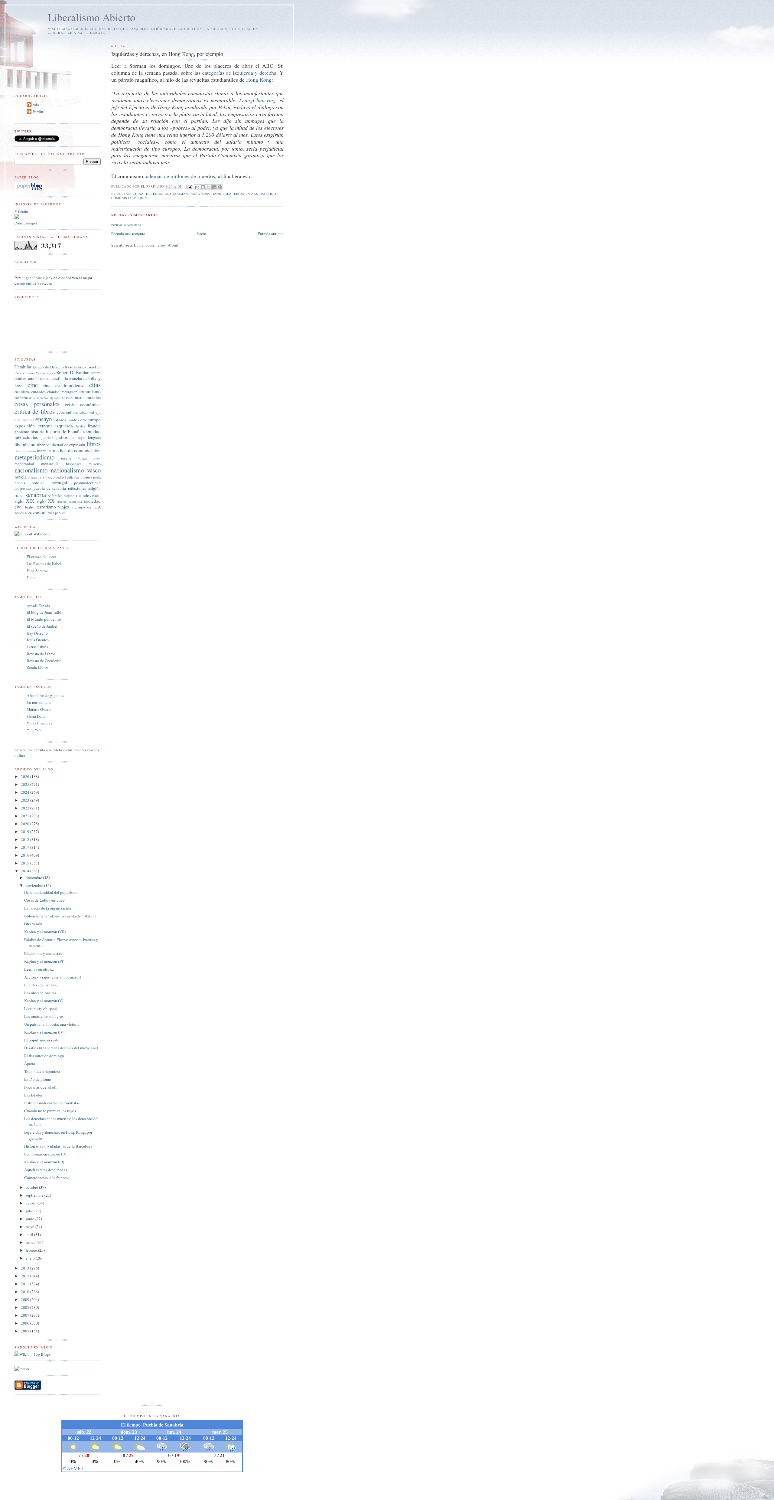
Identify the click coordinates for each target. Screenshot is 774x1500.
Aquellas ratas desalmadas (45, 1169)
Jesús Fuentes (38, 639)
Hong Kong (259, 79)
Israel (91, 367)
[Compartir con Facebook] (214, 187)
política (38, 482)
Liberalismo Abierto (91, 17)
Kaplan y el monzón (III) (44, 1162)
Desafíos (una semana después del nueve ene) (61, 1048)
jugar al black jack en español (46, 277)
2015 (25, 863)
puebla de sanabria (50, 488)
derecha (154, 193)
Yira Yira (34, 730)
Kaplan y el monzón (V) (43, 1000)
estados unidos (66, 420)
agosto (31, 1203)
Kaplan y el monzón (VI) (44, 961)
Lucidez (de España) (40, 985)
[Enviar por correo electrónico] (197, 187)
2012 (25, 1276)
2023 (25, 800)
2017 (25, 847)
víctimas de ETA (86, 507)
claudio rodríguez (62, 391)
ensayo (43, 419)
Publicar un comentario (126, 225)
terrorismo (46, 507)
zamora (40, 512)
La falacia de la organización (47, 908)
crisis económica (83, 404)
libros (93, 444)
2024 (25, 792)
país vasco (45, 477)
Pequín (140, 198)
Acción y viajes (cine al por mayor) (52, 977)
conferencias (23, 397)
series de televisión (82, 495)
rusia (19, 495)
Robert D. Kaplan (72, 372)
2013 (25, 1268)
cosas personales (37, 404)
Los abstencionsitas (40, 992)
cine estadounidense (63, 385)
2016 (25, 855)
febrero (32, 1250)
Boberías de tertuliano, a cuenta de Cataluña (60, 916)
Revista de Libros (41, 653)
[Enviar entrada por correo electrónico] (189, 187)
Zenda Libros (37, 667)
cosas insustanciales (81, 397)
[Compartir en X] (209, 187)
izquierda (222, 193)
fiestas (80, 426)
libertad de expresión (67, 444)
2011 (25, 1283)
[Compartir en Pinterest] (220, 187)
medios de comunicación (77, 450)
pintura (86, 477)
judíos (62, 437)
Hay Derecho (37, 633)
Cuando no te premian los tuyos (50, 1110)
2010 (25, 1291)
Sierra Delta (36, 716)
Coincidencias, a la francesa (47, 1177)
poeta (97, 477)
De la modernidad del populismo (51, 892)
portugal (59, 482)
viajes (63, 507)
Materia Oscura (39, 709)
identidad (92, 431)
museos (95, 463)
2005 (25, 1331)
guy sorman (176, 193)
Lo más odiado (39, 702)
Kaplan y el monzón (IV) (44, 1032)
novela (21, 477)
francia (94, 426)
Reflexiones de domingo (44, 1055)
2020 (25, 823)
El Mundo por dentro (44, 619)
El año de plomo (37, 1079)
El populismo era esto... (43, 1040)
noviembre (35, 885)
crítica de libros (35, 411)
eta (83, 420)
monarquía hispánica (61, 463)
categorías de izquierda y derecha (239, 72)
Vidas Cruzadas (39, 723)
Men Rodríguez (45, 373)
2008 (25, 1307)
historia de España (63, 431)
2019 (25, 831)
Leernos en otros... (39, 969)
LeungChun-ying (257, 100)
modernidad (24, 463)
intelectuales (26, 437)
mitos (97, 458)
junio (30, 1218)
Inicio (201, 233)
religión (94, 488)
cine (33, 385)
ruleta (57, 750)
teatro (29, 507)
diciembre (34, 877)
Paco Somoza (37, 570)
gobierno (22, 431)
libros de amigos (25, 451)
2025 (25, 784)
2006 (25, 1323)
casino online (26, 283)
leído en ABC (246, 193)
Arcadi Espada (38, 605)
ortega (32, 477)
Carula (33, 104)
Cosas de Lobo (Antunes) (44, 900)
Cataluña (23, 367)
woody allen (23, 513)
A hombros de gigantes (45, 695)
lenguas (94, 437)
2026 (25, 776)
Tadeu (32, 577)
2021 (25, 816)
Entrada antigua (271, 233)
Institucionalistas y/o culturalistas (52, 1103)
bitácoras (42, 378)
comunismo (90, 391)
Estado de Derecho (48, 367)
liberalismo (25, 444)
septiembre (35, 1195)
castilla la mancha (67, 378)
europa (94, 420)
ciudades (38, 391)
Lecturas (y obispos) (40, 1008)
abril (30, 1234)
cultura (72, 412)
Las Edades (33, 1095)
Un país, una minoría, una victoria (52, 1024)
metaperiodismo (34, 457)
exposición (25, 426)
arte (31, 378)
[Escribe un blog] (203, 187)
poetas (20, 482)
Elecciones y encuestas (43, 953)
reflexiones (77, 488)
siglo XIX (24, 501)
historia (37, 431)
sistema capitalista (69, 501)
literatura (44, 450)
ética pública (56, 513)
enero (31, 1258)
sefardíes (55, 495)
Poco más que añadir (41, 1087)
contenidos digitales (47, 398)
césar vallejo (90, 412)
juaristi (47, 437)
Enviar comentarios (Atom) (156, 245)
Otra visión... (34, 923)
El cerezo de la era (41, 556)
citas (95, 385)
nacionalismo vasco (76, 470)
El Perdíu (35, 111)
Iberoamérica (75, 367)
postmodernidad (87, 482)
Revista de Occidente (44, 660)
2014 (25, 871)
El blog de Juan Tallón (45, 612)
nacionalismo (31, 470)
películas (73, 477)
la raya (78, 437)
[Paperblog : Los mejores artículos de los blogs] (29, 190)
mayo (30, 1226)
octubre (32, 1187)
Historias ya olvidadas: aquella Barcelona (58, 1146)
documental (24, 420)
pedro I (61, 477)
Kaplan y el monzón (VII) (45, 931)
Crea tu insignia (26, 223)
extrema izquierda (55, 426)
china (138, 193)
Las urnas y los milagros (43, 1016)
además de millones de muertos (180, 176)
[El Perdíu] (17, 217)
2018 (25, 839)
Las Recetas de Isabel (44, 563)
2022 (25, 808)
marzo (31, 1242)
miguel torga (74, 458)
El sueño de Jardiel (42, 626)
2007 (25, 1315)
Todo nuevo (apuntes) (42, 1071)
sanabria (35, 494)
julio (30, 1211)
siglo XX (46, 501)
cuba (61, 412)
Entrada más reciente (128, 233)
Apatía (29, 1063)
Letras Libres (37, 646)
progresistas (23, 488)
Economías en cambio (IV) (45, 1154)
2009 (25, 1299)
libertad (43, 444)
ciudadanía (22, 392)
